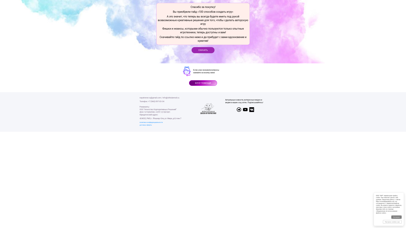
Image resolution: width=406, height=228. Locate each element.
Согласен (396, 217)
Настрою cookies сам (392, 222)
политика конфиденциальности (151, 122)
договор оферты (146, 125)
